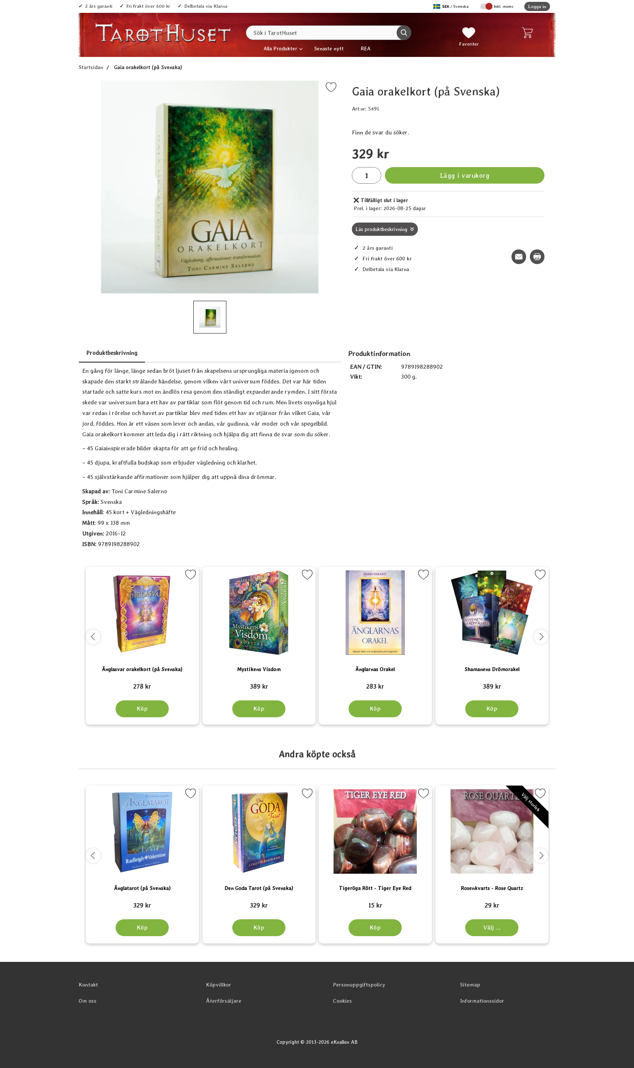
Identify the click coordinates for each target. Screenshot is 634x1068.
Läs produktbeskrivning (381, 229)
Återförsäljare (223, 1000)
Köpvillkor (218, 984)
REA (366, 48)
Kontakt (88, 984)
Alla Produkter (280, 48)
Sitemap (470, 984)
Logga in (537, 6)
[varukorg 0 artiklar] (529, 33)
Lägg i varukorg (465, 175)
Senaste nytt (329, 48)
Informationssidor (482, 1000)
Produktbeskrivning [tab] (112, 352)
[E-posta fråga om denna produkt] (518, 256)
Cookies (342, 1000)
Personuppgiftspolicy (359, 984)
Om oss (87, 1000)
